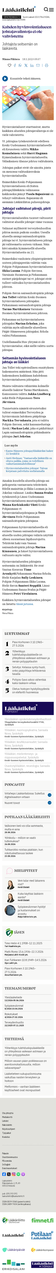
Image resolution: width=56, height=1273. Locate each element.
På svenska (7, 1161)
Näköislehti (7, 1125)
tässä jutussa (24, 604)
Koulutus (6, 1137)
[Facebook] (15, 65)
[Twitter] (26, 65)
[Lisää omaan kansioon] (9, 65)
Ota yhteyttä (7, 1113)
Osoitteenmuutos (10, 1157)
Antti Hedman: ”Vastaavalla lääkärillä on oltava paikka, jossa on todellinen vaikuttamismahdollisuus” (29, 461)
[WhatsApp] (20, 65)
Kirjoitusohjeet (8, 1129)
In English (6, 1164)
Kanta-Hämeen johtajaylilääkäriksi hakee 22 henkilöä (29, 452)
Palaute (5, 1153)
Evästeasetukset (9, 1168)
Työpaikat (6, 1133)
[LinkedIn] (32, 65)
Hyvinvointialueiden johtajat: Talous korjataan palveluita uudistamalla (26, 470)
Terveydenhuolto (11, 17)
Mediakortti (7, 1117)
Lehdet (5, 1121)
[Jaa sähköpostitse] (38, 65)
